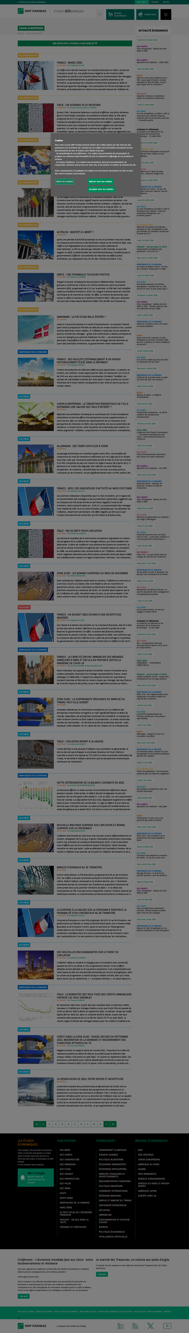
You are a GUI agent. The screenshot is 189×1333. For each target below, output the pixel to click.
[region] (96, 165)
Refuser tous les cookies (100, 181)
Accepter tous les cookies (101, 189)
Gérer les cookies (64, 181)
